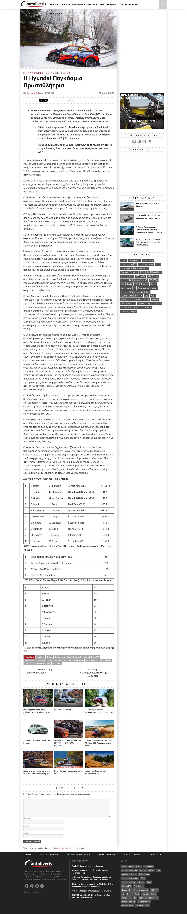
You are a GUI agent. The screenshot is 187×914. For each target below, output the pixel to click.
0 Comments (108, 93)
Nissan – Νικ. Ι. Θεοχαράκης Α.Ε (134, 280)
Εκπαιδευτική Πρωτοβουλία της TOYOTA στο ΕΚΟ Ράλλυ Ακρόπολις (67, 743)
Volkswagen (126, 288)
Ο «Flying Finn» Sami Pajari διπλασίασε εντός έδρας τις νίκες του (37, 712)
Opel (131, 276)
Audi (153, 296)
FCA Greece (148, 260)
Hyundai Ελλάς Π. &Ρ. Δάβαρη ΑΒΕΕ (69, 660)
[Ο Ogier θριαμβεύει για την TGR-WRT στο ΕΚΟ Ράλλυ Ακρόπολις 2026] (99, 737)
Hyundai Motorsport (74, 657)
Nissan (124, 276)
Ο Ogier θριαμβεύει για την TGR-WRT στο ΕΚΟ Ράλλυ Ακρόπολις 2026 (98, 743)
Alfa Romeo (153, 276)
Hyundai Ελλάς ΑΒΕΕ (91, 657)
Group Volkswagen (128, 312)
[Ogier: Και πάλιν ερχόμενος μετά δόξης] (68, 767)
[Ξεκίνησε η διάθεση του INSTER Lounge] (38, 737)
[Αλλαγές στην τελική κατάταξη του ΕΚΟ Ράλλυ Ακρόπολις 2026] (38, 767)
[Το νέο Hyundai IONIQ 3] (68, 706)
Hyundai (49, 657)
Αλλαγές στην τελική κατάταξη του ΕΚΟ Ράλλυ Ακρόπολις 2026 (36, 772)
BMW (142, 272)
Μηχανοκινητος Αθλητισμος (85, 4)
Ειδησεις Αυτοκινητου (60, 4)
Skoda (153, 284)
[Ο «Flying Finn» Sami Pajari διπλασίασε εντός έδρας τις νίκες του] (38, 706)
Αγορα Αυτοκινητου (108, 4)
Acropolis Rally (143, 292)
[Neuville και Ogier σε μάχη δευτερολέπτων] (99, 767)
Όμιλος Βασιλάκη (146, 264)
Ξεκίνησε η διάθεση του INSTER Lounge (36, 741)
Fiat (122, 284)
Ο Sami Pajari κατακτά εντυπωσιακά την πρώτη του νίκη (99, 711)
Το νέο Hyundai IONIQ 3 (63, 710)
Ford (158, 264)
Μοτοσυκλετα (56, 13)
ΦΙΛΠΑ (139, 300)
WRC (48, 663)
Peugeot (138, 296)
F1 (134, 288)
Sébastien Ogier (91, 660)
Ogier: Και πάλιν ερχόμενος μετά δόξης (68, 772)
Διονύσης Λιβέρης (35, 93)
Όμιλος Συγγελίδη (128, 264)
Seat (159, 304)
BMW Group (143, 268)
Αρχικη (28, 854)
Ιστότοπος (27, 833)
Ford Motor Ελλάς (154, 272)
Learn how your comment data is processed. (71, 848)
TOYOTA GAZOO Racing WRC (35, 663)
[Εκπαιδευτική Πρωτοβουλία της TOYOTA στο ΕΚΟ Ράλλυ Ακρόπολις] (68, 737)
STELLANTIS (140, 276)
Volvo (146, 300)
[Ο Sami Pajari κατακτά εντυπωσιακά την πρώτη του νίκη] (99, 706)
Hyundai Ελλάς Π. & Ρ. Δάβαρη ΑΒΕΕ (39, 660)
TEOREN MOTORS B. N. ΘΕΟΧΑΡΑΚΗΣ (136, 308)
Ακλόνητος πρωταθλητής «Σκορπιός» (93, 674)
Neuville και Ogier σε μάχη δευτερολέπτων (96, 772)
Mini (146, 296)
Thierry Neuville (105, 660)
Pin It (70, 100)
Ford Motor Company (129, 272)
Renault (155, 300)
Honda (129, 284)
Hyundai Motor (60, 657)
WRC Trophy (57, 663)
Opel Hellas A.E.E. (128, 304)
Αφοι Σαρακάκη (127, 300)
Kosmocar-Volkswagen (147, 288)
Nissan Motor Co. (128, 292)
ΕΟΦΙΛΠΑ (153, 280)
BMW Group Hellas (128, 268)
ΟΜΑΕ (123, 260)
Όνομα (26, 819)
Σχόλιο (26, 798)
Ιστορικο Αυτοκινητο (129, 4)
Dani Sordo (40, 657)
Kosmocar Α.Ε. (134, 260)
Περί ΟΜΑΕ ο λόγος (35, 672)
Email (26, 826)
